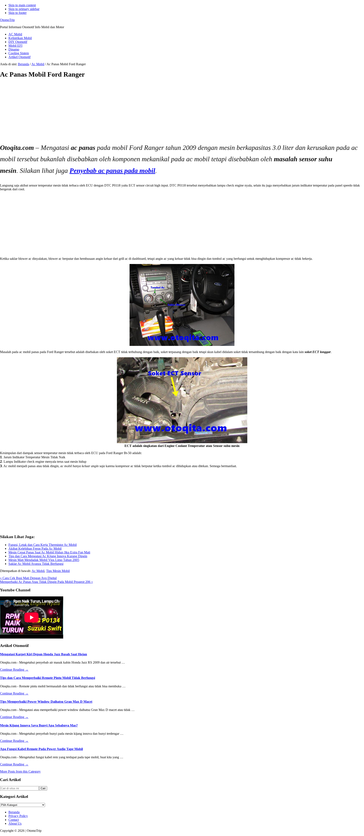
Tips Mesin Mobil (58, 571)
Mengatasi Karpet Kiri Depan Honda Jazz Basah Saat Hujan (43, 654)
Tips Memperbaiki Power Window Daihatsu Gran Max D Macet (46, 701)
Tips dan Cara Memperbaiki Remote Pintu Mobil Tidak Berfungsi (47, 678)
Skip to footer (17, 13)
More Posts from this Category (20, 771)
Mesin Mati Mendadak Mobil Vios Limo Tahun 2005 (43, 560)
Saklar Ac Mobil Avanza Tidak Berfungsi (35, 563)
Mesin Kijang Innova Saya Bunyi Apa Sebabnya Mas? (39, 725)
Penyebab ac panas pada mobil (112, 170)
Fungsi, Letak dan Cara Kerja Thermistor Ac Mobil (42, 545)
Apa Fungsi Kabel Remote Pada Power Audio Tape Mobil (41, 749)
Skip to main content (22, 5)
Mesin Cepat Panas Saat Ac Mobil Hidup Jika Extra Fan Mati (49, 552)
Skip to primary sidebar (23, 9)
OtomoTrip (7, 20)
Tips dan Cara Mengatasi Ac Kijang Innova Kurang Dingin (47, 556)
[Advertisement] (126, 112)
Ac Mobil (38, 571)
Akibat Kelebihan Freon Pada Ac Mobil (35, 548)
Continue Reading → (14, 669)
